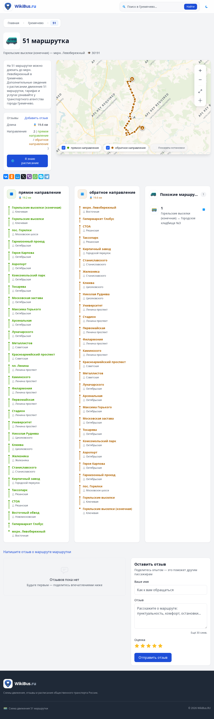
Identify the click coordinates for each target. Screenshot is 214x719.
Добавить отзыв (36, 118)
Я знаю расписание (30, 161)
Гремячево (35, 23)
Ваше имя (141, 582)
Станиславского (24, 467)
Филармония (22, 388)
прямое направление (38, 133)
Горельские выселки (28, 219)
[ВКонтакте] (5, 176)
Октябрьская (23, 245)
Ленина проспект (26, 370)
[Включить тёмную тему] (206, 7)
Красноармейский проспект (33, 354)
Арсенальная (22, 320)
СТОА (16, 501)
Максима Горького (26, 309)
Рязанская (21, 494)
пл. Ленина (20, 366)
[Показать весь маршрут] (200, 91)
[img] (133, 107)
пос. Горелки (22, 230)
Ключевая (21, 211)
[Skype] (40, 176)
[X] (23, 176)
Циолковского (23, 437)
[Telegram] (46, 176)
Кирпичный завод (26, 479)
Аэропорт (19, 264)
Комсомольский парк (28, 275)
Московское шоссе (26, 234)
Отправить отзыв (153, 657)
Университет (22, 422)
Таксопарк (20, 490)
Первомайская (23, 400)
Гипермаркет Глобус (27, 524)
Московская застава (27, 298)
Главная (13, 23)
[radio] (136, 645)
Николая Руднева (25, 433)
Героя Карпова (23, 253)
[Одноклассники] (11, 176)
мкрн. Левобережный (28, 531)
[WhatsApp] (35, 176)
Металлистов (22, 343)
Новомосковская (25, 517)
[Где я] (200, 100)
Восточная (21, 535)
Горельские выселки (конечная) (36, 207)
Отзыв (139, 600)
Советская (21, 347)
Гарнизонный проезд (28, 241)
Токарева (19, 287)
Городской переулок (27, 483)
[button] (142, 128)
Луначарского (22, 332)
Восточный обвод (25, 513)
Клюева (17, 445)
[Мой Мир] (17, 176)
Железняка (20, 456)
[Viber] (29, 176)
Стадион (18, 411)
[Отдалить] (200, 79)
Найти (191, 6)
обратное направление (38, 142)
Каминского (21, 377)
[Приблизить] (200, 70)
